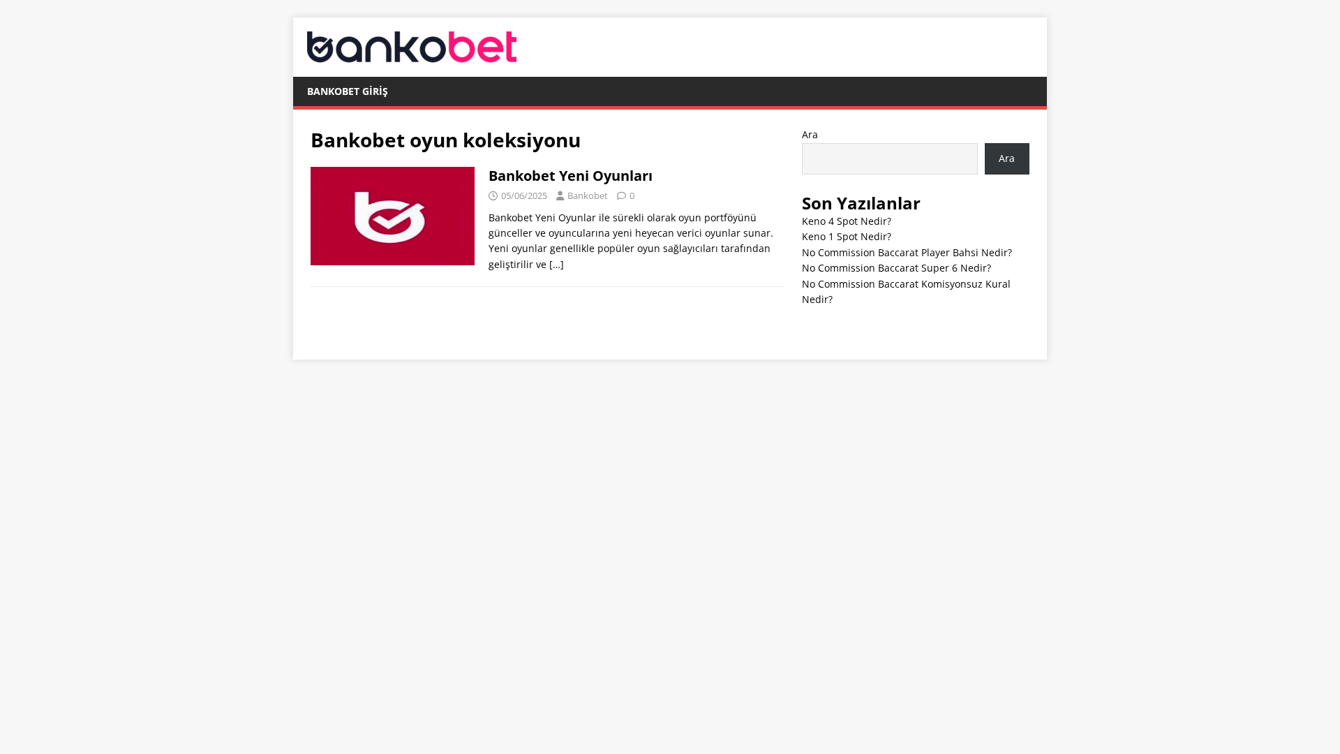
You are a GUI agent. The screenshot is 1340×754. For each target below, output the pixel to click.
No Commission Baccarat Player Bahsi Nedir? (907, 252)
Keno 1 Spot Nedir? (846, 236)
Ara (810, 134)
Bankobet (587, 195)
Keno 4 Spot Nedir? (846, 221)
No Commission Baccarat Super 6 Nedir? (896, 267)
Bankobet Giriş (347, 91)
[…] (556, 264)
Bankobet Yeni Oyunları (571, 175)
